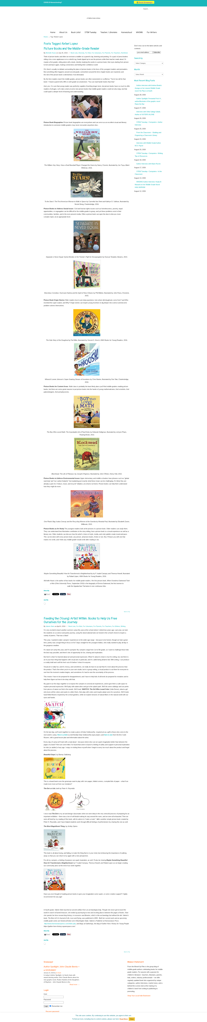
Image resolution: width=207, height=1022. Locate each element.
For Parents (106, 53)
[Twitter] (156, 3)
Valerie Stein (50, 626)
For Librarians (96, 53)
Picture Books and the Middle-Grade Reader (71, 49)
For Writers (116, 626)
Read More (124, 1019)
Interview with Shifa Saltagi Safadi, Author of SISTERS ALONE (147, 113)
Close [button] (132, 1019)
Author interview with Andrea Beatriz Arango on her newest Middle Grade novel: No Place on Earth (148, 88)
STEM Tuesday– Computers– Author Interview (148, 123)
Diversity (81, 53)
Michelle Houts (51, 53)
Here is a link (62, 735)
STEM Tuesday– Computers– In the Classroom (148, 172)
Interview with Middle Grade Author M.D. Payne (148, 144)
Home (46, 37)
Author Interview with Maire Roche (148, 164)
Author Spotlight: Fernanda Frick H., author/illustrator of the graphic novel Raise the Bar (148, 101)
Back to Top (127, 611)
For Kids (88, 53)
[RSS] (162, 3)
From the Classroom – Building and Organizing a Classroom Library (148, 134)
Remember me (56, 1006)
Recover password (52, 1011)
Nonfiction (124, 53)
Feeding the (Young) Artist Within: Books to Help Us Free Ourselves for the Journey (80, 620)
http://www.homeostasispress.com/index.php (60, 924)
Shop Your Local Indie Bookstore (138, 996)
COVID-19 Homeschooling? (53, 2)
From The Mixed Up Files (103, 19)
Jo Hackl (58, 973)
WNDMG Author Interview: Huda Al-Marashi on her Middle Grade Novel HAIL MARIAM (148, 184)
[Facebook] (158, 3)
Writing (123, 626)
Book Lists (74, 53)
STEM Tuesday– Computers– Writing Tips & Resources (149, 154)
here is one (108, 735)
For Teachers (115, 53)
